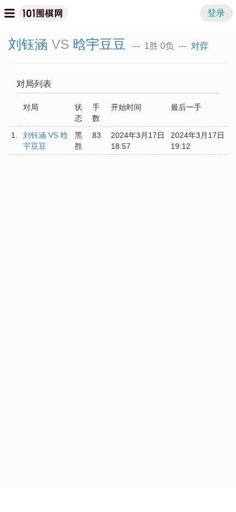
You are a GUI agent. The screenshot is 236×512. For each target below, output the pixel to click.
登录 (216, 13)
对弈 (200, 46)
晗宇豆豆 (99, 44)
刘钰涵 (28, 44)
